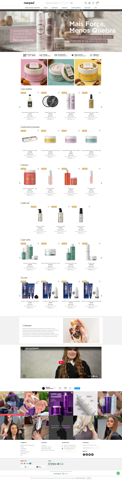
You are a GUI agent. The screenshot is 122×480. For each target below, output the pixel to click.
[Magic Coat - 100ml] (40, 220)
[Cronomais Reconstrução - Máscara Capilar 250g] (71, 144)
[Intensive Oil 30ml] (50, 182)
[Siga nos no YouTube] (87, 454)
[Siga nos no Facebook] (84, 454)
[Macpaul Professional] (29, 3)
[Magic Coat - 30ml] (81, 220)
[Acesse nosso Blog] (92, 454)
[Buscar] (71, 3)
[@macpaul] (43, 388)
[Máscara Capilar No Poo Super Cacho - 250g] (50, 257)
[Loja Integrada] (57, 473)
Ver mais (30, 119)
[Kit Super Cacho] (91, 257)
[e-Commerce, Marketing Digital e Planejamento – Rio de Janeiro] (65, 474)
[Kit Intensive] (71, 182)
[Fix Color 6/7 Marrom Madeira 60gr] (50, 295)
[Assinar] (97, 448)
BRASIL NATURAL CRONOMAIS (27, 445)
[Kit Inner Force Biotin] (71, 106)
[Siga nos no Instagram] (89, 454)
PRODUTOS (23, 450)
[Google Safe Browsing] (60, 463)
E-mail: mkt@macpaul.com (69, 448)
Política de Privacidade (46, 448)
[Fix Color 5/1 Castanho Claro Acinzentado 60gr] (91, 295)
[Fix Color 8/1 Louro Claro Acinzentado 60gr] (71, 295)
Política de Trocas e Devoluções (47, 450)
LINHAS (22, 446)
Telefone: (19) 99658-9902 (69, 445)
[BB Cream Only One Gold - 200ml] (91, 106)
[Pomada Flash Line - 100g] (50, 106)
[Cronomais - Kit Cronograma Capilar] (30, 144)
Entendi (88, 478)
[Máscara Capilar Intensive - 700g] (30, 182)
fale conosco (68, 450)
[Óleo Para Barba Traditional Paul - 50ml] (30, 106)
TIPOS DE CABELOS (25, 451)
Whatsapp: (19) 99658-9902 (70, 446)
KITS (22, 455)
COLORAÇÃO (23, 448)
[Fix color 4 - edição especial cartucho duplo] (30, 295)
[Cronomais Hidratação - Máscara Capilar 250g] (91, 144)
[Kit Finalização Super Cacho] (71, 257)
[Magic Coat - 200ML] (60, 220)
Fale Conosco (44, 445)
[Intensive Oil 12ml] (91, 182)
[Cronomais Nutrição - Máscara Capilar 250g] (50, 144)
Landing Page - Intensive (46, 446)
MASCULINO (23, 453)
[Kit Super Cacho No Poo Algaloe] (30, 257)
